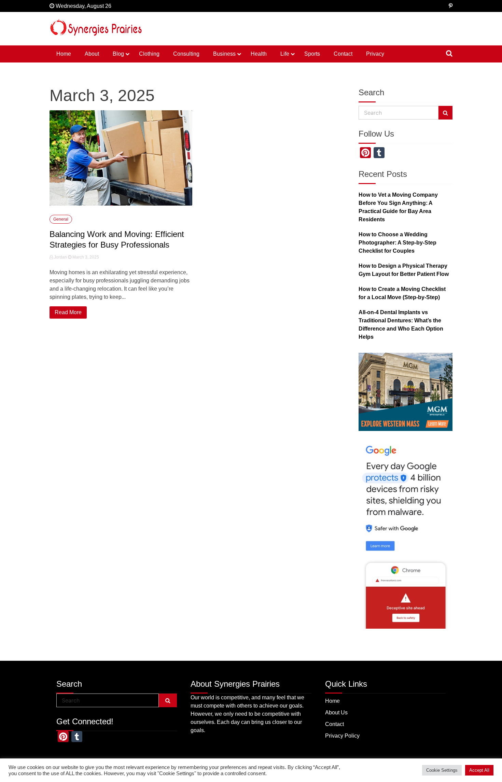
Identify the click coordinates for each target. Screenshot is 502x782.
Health (259, 54)
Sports (312, 54)
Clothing (149, 54)
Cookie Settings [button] (442, 770)
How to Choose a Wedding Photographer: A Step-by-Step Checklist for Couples (397, 243)
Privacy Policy (342, 736)
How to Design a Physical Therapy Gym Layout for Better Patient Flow (404, 270)
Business (224, 54)
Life (284, 54)
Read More (68, 312)
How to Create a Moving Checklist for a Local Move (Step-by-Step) (402, 293)
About (92, 54)
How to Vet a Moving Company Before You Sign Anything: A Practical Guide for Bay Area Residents (398, 207)
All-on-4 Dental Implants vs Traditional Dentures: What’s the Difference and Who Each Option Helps (401, 324)
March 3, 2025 (85, 257)
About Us (336, 712)
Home (63, 54)
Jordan (60, 257)
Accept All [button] (479, 770)
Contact (343, 54)
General (60, 219)
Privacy (375, 54)
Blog (118, 54)
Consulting (186, 54)
